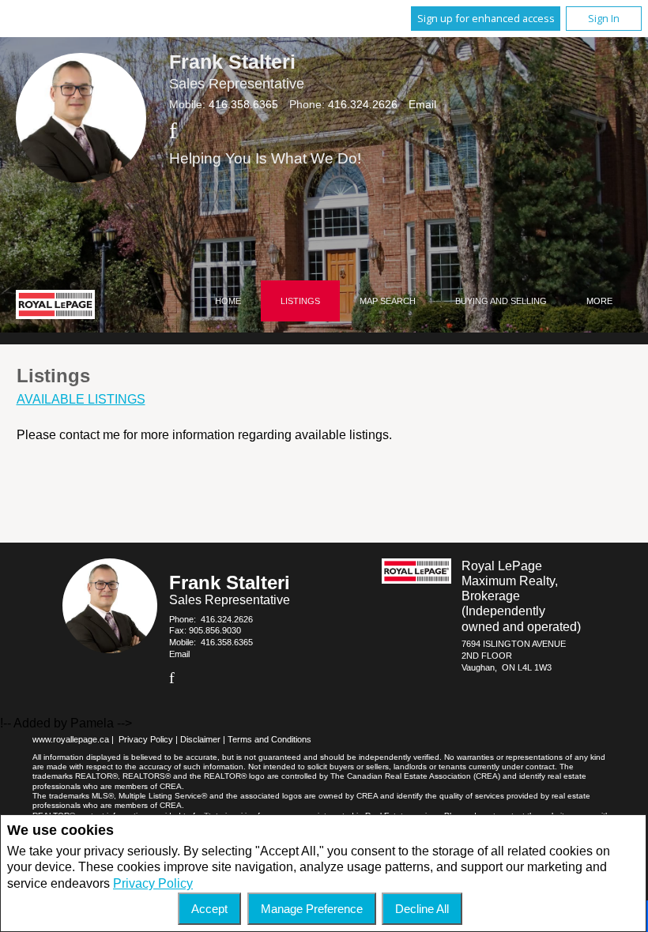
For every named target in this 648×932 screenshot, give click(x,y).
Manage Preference (312, 908)
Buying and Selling (501, 301)
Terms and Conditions (269, 739)
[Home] (55, 306)
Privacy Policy (153, 883)
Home (228, 301)
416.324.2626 (362, 104)
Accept (209, 908)
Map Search (388, 301)
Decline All (422, 908)
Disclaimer (200, 739)
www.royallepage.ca (70, 739)
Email (422, 104)
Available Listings (81, 399)
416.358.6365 (243, 104)
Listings (300, 301)
